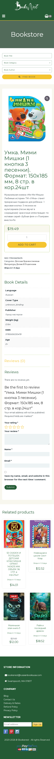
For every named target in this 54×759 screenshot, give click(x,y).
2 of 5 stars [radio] (10, 427)
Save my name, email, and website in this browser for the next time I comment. (27, 478)
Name (8, 449)
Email (8, 461)
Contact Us (9, 699)
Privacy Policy (11, 710)
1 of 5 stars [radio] (6, 427)
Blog (6, 696)
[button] (47, 98)
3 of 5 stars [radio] (14, 427)
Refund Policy (11, 706)
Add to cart (27, 244)
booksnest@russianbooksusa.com (25, 675)
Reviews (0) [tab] (14, 361)
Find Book (27, 77)
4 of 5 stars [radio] (18, 427)
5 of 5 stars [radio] (22, 427)
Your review (11, 431)
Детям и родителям (26, 264)
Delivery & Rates (12, 703)
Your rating (11, 422)
